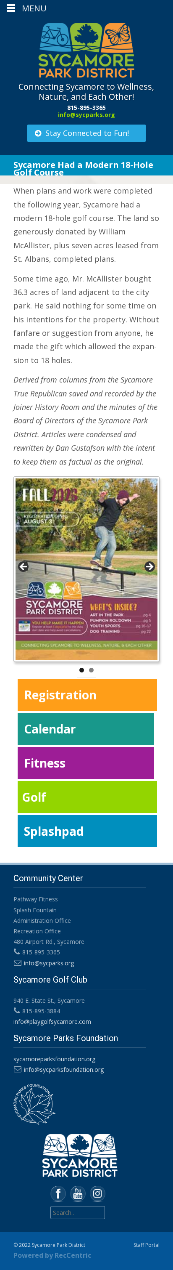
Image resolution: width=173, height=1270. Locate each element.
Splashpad (54, 831)
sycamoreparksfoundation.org (54, 1059)
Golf (34, 797)
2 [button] (91, 670)
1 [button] (81, 670)
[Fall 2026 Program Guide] (86, 569)
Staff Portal (147, 1245)
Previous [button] (24, 567)
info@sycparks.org (86, 115)
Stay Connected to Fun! (87, 133)
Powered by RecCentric (52, 1255)
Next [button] (149, 567)
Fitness (45, 763)
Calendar (50, 729)
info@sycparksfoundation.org (64, 1069)
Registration (60, 695)
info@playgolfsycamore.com (52, 1022)
